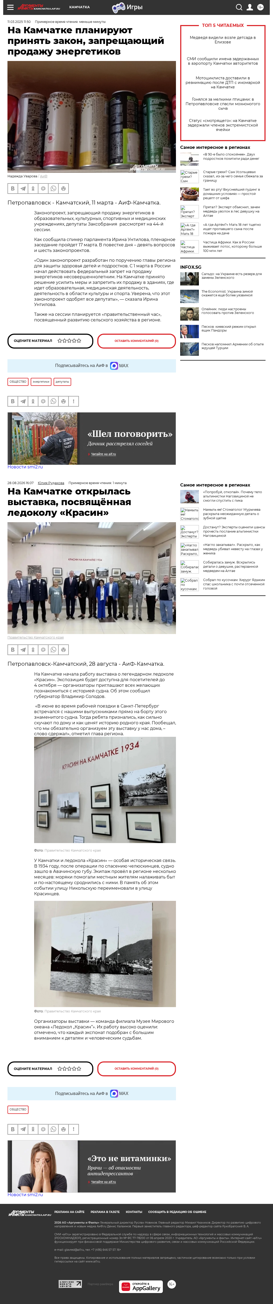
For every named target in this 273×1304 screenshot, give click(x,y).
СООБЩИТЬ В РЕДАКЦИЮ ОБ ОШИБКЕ (177, 1212)
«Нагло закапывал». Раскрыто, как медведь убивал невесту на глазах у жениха (233, 549)
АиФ (43, 176)
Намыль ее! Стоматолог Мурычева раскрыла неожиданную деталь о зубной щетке (231, 514)
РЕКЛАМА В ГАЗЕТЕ (105, 1212)
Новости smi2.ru (25, 466)
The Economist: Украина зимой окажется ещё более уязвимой (227, 293)
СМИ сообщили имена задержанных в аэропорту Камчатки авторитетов (223, 61)
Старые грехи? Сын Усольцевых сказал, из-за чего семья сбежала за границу (233, 176)
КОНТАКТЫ (134, 1212)
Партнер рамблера (100, 1284)
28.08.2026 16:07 (20, 483)
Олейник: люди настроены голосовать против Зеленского (228, 311)
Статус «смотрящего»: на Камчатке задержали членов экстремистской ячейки (223, 125)
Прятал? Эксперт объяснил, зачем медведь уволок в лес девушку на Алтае (231, 211)
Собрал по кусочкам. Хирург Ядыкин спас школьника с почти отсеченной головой (234, 584)
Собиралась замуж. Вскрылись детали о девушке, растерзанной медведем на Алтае (230, 566)
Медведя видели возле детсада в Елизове (223, 39)
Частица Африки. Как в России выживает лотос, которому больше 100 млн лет (232, 246)
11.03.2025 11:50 (19, 22)
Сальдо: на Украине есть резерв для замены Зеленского (232, 276)
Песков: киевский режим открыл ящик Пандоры (229, 328)
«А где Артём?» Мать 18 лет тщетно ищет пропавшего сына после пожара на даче (232, 229)
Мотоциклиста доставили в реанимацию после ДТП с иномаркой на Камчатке (223, 82)
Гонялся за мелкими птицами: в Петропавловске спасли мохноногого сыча (223, 104)
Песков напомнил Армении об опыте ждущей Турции (233, 346)
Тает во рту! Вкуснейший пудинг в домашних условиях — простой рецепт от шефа (231, 193)
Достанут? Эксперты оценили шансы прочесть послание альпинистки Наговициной (234, 531)
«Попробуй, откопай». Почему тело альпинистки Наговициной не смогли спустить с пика (232, 496)
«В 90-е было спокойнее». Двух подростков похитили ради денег (231, 156)
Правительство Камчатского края (35, 637)
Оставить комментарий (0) (137, 341)
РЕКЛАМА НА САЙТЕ (69, 1212)
